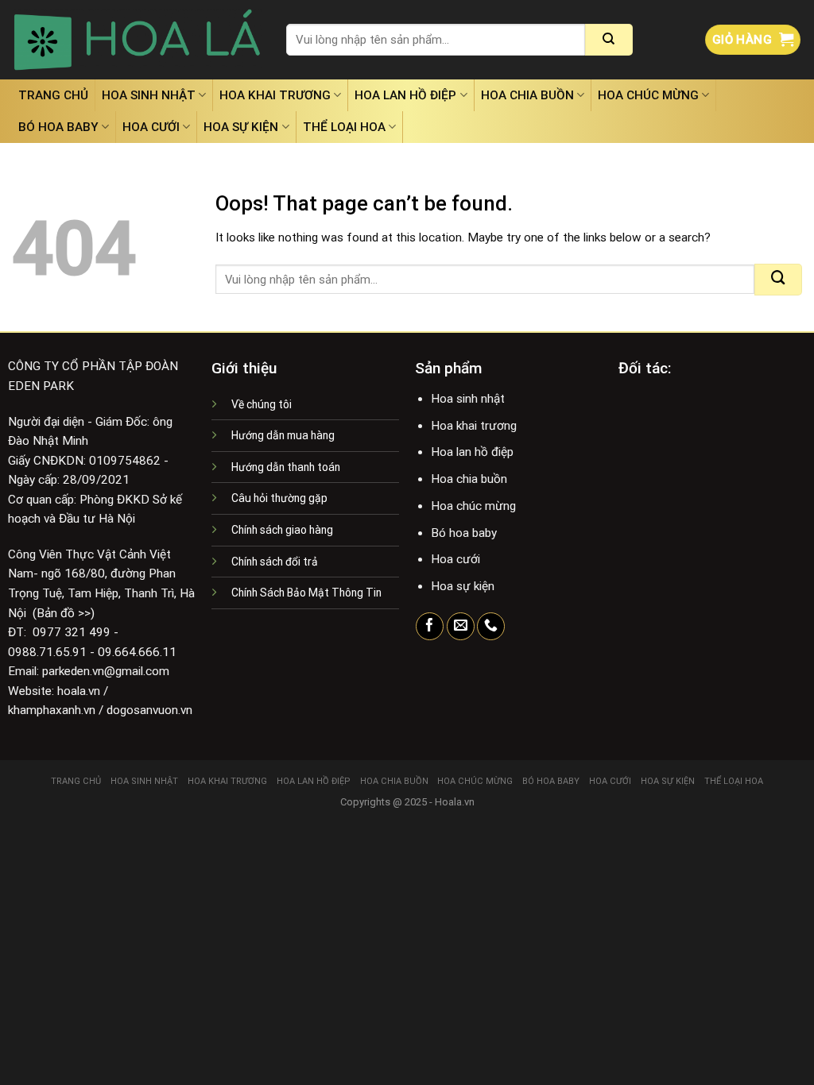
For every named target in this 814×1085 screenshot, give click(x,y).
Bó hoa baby (58, 127)
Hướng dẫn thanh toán (285, 467)
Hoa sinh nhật (149, 95)
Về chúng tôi (261, 404)
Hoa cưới (151, 127)
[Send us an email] (461, 626)
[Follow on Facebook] (430, 626)
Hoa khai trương (275, 95)
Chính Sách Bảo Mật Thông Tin (306, 592)
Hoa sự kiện (241, 127)
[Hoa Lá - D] (137, 39)
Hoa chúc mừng (648, 95)
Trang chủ (53, 95)
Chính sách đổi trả (274, 561)
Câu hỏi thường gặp (279, 498)
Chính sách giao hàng (282, 529)
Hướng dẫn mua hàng (283, 435)
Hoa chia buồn (527, 95)
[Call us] (491, 626)
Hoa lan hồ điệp (405, 95)
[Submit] (609, 40)
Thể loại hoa (344, 127)
